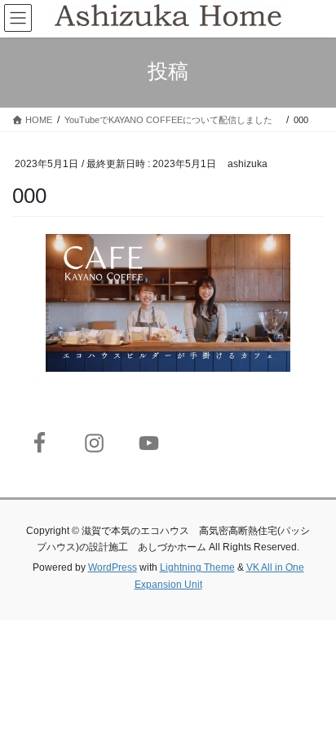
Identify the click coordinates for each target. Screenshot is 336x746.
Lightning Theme (197, 567)
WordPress (112, 567)
